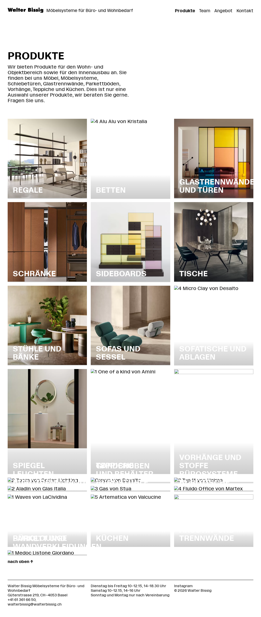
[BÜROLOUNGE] (37, 497)
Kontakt (245, 10)
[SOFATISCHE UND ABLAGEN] (206, 288)
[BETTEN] (119, 121)
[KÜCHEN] (126, 497)
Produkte (185, 10)
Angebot (223, 10)
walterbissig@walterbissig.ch (35, 604)
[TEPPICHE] (123, 372)
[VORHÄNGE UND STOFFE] (213, 372)
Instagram (183, 586)
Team (204, 10)
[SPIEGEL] (47, 447)
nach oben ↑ (20, 561)
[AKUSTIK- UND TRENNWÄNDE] (213, 498)
